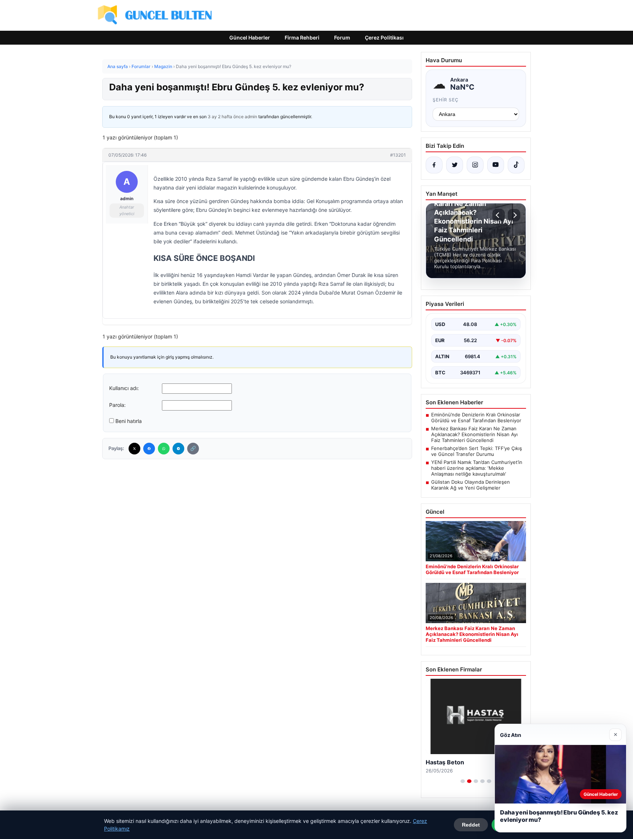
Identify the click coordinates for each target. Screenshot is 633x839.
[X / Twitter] (454, 165)
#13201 (398, 155)
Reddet (471, 825)
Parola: (117, 405)
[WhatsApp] (164, 448)
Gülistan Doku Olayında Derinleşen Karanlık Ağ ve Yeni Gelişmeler (470, 485)
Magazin (163, 66)
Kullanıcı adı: (124, 388)
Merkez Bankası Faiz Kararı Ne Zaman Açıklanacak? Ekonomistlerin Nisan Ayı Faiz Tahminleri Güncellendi (474, 434)
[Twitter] (134, 448)
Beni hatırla (128, 421)
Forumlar (141, 66)
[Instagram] (475, 165)
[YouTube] (495, 165)
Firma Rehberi (302, 37)
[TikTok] (516, 165)
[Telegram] (178, 448)
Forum (342, 37)
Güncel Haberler (249, 37)
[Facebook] (149, 448)
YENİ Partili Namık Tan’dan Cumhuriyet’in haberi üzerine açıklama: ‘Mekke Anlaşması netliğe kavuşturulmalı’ (476, 468)
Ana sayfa (117, 66)
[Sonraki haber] (514, 215)
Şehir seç (446, 99)
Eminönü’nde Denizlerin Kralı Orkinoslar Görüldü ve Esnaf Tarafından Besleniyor (476, 417)
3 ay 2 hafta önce (226, 116)
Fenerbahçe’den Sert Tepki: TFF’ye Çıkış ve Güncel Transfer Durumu (476, 451)
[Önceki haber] (498, 215)
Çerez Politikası (384, 37)
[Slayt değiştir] (462, 781)
